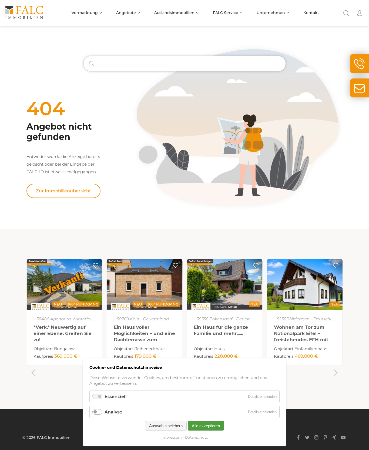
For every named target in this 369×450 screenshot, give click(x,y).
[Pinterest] (325, 438)
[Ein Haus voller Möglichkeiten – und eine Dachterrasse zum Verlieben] (145, 284)
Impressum (172, 437)
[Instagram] (316, 438)
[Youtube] (343, 438)
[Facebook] (298, 438)
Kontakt (311, 12)
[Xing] (334, 438)
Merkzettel (95, 265)
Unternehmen (271, 12)
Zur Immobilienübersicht (63, 190)
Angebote (126, 12)
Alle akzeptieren (206, 425)
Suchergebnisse (346, 13)
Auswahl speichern (166, 425)
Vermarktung (85, 12)
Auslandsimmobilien (174, 12)
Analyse (113, 412)
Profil (359, 13)
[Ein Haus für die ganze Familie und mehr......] (225, 284)
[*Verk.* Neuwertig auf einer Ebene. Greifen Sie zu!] (64, 284)
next (336, 372)
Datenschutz (196, 437)
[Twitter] (307, 438)
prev (33, 372)
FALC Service (225, 12)
